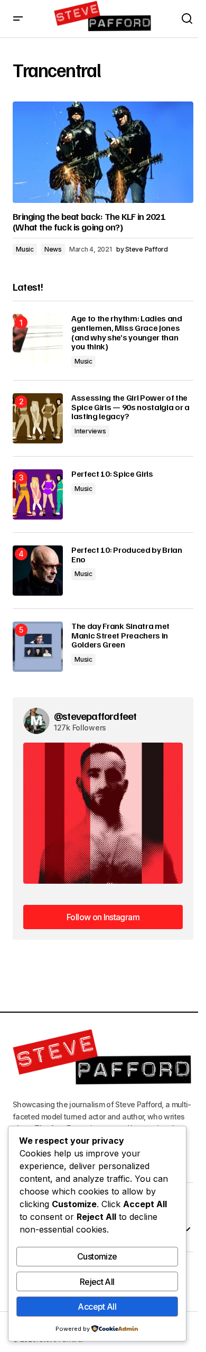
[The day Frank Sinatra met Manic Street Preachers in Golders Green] (38, 647)
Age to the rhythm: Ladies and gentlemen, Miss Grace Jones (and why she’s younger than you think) (126, 332)
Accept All (97, 1306)
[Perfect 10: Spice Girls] (38, 494)
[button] (18, 19)
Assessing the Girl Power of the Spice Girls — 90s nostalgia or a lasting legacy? (130, 407)
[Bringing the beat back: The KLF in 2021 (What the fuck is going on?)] (103, 152)
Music (25, 249)
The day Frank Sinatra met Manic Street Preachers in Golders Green (120, 636)
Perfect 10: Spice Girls (112, 474)
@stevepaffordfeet (95, 716)
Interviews (90, 431)
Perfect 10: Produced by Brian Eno (126, 554)
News (53, 249)
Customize (97, 1256)
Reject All (97, 1281)
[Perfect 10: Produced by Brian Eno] (38, 570)
